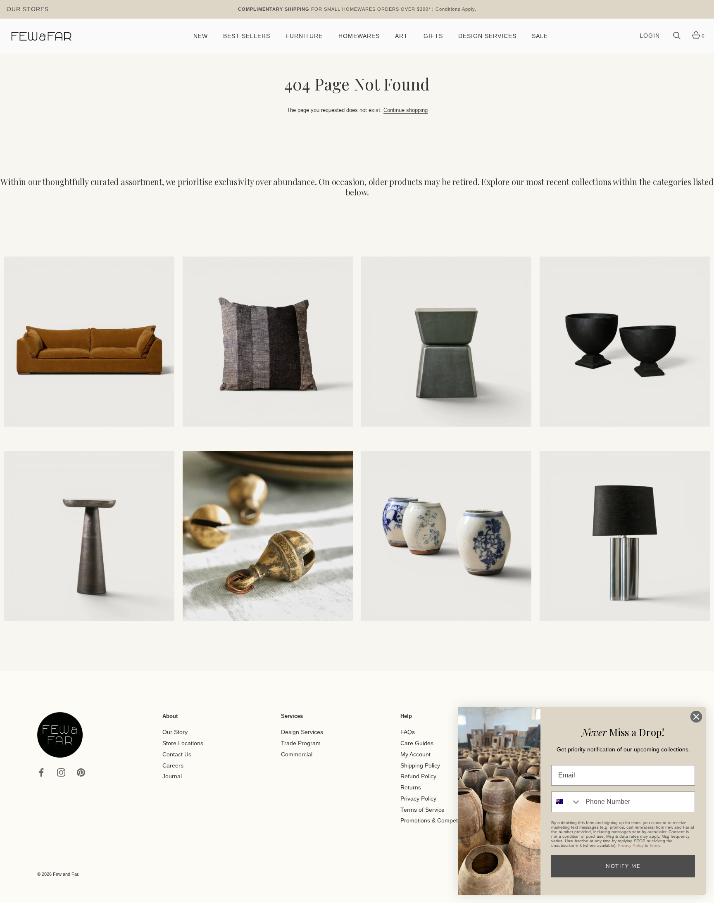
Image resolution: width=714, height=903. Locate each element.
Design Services (302, 732)
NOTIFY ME (623, 866)
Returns (410, 787)
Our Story (175, 732)
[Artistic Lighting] (625, 536)
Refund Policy (418, 776)
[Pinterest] (81, 772)
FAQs (407, 732)
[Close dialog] (696, 717)
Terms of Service (422, 809)
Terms (654, 845)
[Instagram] (61, 772)
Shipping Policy (420, 765)
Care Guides (416, 743)
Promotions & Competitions (435, 820)
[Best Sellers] (89, 342)
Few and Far (65, 874)
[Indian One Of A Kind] (268, 536)
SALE (540, 36)
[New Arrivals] (268, 342)
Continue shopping (405, 110)
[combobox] (566, 802)
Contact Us (176, 754)
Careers (172, 765)
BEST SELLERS (246, 36)
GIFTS (433, 36)
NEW (200, 36)
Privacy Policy (418, 799)
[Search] (677, 36)
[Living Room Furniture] (89, 536)
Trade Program (301, 743)
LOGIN (650, 36)
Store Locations (182, 743)
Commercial (296, 754)
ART (401, 36)
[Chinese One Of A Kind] (446, 536)
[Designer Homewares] (625, 342)
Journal (172, 776)
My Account (415, 754)
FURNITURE (304, 36)
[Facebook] (41, 772)
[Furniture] (446, 342)
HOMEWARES (359, 36)
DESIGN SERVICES (487, 36)
